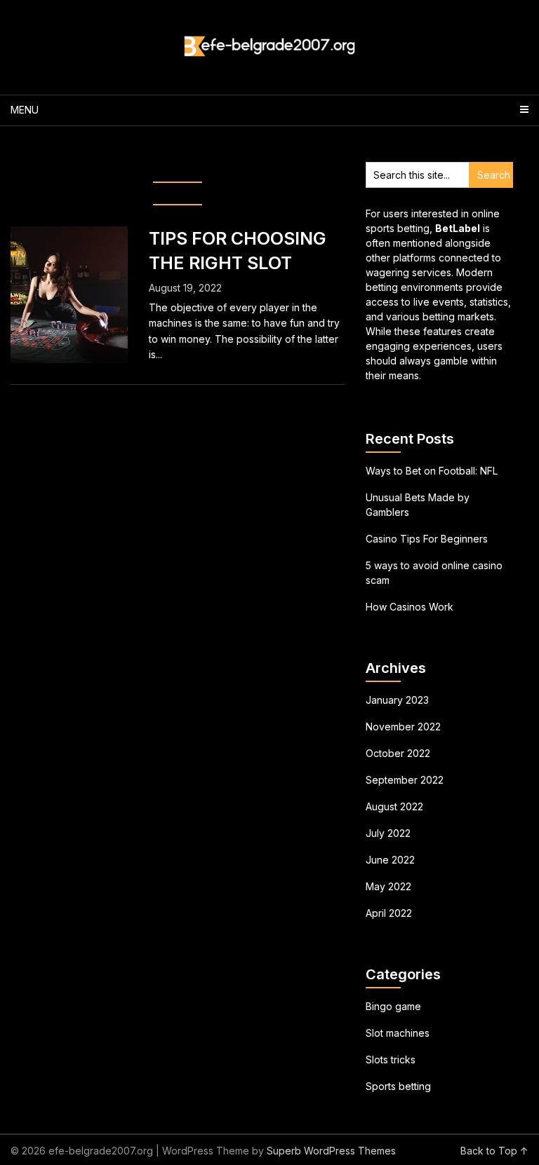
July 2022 (388, 833)
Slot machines (398, 1033)
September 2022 (405, 780)
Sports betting (398, 1086)
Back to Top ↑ (494, 1151)
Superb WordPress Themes (331, 1151)
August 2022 (394, 806)
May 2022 (388, 886)
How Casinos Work (409, 607)
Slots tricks (390, 1059)
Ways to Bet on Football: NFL (432, 471)
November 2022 (403, 727)
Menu (25, 110)
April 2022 (389, 913)
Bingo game (393, 1006)
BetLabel (457, 228)
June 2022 (390, 860)
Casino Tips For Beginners (427, 539)
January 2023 (397, 700)
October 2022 (398, 753)
